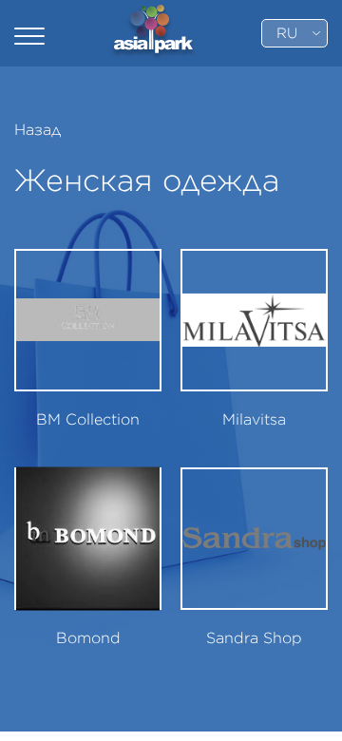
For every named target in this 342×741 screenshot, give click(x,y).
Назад (37, 130)
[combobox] (294, 33)
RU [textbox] (286, 34)
